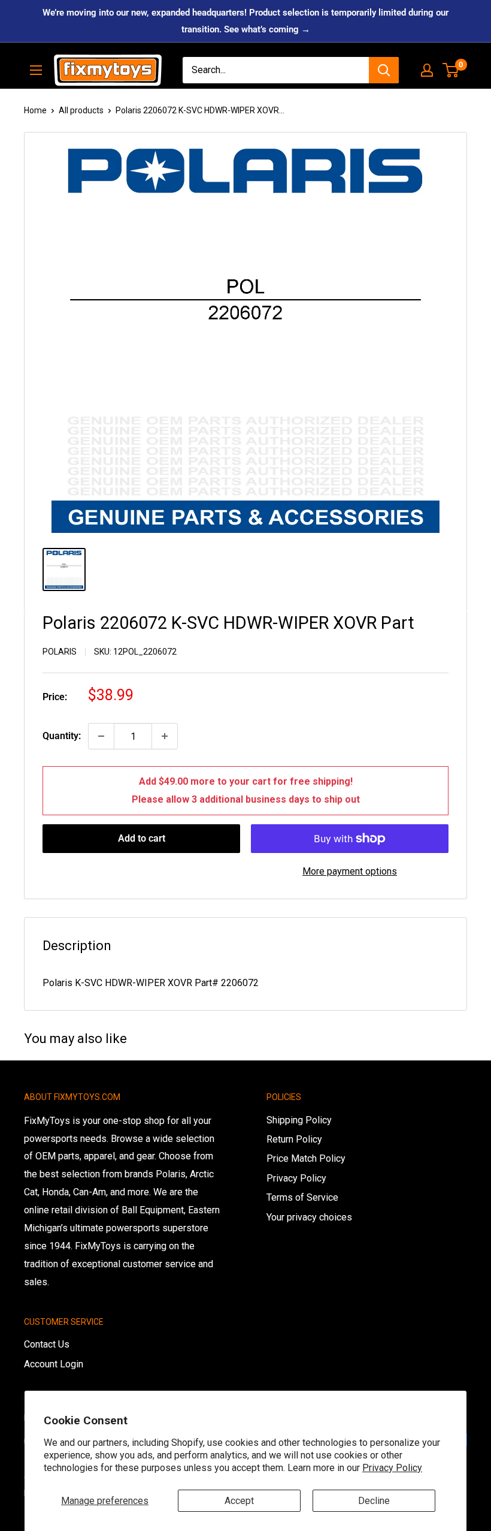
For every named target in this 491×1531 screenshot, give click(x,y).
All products (81, 110)
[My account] (427, 70)
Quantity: (62, 736)
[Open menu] (36, 70)
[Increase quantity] (164, 736)
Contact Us (46, 1344)
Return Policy (294, 1139)
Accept (239, 1500)
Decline (374, 1500)
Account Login (53, 1364)
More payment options (349, 871)
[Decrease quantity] (101, 736)
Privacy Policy (392, 1467)
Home (35, 110)
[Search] (384, 70)
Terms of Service (302, 1197)
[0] (451, 70)
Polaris (60, 651)
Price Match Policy (305, 1158)
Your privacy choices (309, 1217)
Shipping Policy (299, 1120)
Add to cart (141, 838)
